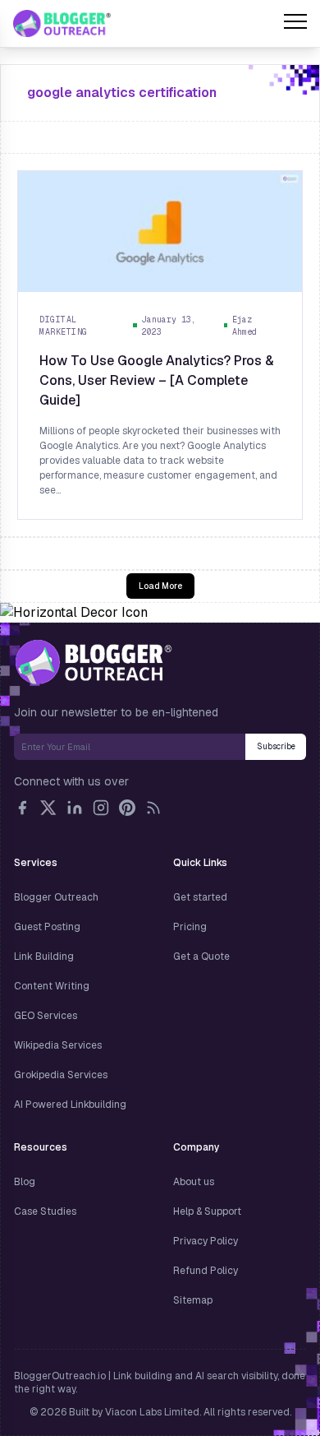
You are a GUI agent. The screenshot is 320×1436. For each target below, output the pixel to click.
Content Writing (51, 986)
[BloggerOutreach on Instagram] (101, 807)
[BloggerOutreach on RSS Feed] (153, 807)
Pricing (190, 926)
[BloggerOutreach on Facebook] (22, 807)
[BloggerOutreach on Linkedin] (74, 807)
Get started (200, 897)
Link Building (44, 956)
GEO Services (45, 1015)
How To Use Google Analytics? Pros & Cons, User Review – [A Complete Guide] (156, 380)
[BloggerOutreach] (93, 662)
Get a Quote (201, 956)
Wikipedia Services (58, 1045)
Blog (24, 1181)
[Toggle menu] (295, 24)
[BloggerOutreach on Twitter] (48, 807)
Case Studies (45, 1211)
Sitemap (193, 1300)
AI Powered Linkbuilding (70, 1104)
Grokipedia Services (60, 1075)
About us (193, 1181)
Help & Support (207, 1211)
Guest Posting (47, 926)
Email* (129, 747)
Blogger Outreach (56, 897)
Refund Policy (205, 1270)
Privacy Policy (205, 1241)
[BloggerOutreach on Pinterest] (127, 807)
